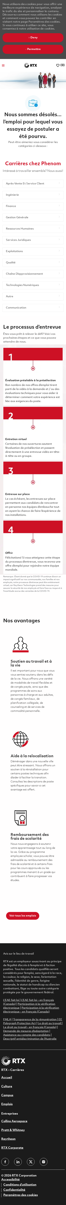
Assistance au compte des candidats (26, 1035)
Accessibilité (10, 1179)
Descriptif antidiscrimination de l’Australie (30, 1039)
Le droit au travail (50, 1023)
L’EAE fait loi (11, 1000)
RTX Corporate (12, 1148)
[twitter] (31, 1162)
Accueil (6, 1077)
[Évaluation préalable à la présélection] (33, 376)
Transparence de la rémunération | (36, 1019)
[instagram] (43, 1162)
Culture (6, 1086)
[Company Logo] (30, 65)
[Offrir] (33, 547)
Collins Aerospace (14, 1121)
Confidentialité (14, 1190)
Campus (7, 1095)
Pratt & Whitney (13, 1130)
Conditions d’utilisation (19, 1184)
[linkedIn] (18, 1162)
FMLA (7, 1019)
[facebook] (5, 1162)
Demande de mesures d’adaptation (26, 1031)
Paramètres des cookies (20, 1195)
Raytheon (8, 1139)
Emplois (7, 1104)
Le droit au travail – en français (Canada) (29, 1027)
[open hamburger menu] (3, 65)
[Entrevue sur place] (33, 490)
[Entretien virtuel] (33, 433)
